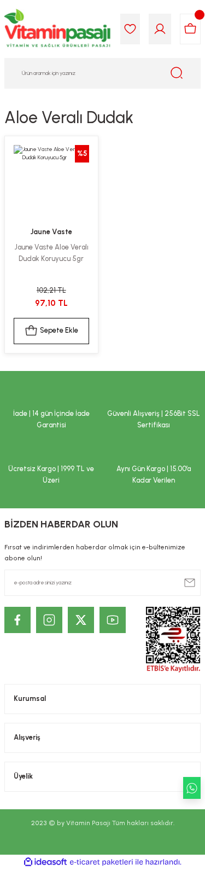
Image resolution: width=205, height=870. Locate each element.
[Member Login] (160, 29)
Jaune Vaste (51, 232)
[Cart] (190, 29)
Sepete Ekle (59, 330)
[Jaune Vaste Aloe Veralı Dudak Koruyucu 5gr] (51, 183)
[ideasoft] (45, 862)
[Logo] (58, 29)
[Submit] (189, 583)
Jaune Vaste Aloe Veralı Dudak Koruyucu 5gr (51, 253)
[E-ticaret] (101, 862)
